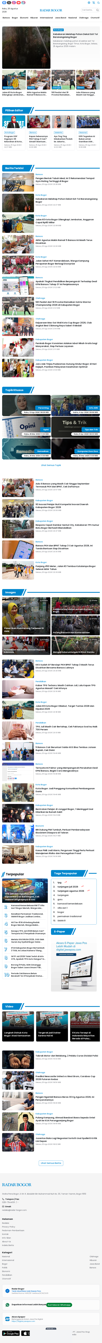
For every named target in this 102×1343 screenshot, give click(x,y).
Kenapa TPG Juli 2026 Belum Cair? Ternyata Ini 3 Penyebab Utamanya (28, 932)
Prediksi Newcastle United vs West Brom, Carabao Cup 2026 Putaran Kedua (65, 1078)
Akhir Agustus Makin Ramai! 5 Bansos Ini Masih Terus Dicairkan (37, 95)
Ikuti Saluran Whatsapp (59, 1305)
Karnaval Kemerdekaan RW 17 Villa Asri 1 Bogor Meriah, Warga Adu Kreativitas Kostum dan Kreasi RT (27, 908)
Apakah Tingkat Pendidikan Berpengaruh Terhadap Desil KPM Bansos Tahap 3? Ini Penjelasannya (66, 283)
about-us (6, 1241)
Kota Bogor (41, 195)
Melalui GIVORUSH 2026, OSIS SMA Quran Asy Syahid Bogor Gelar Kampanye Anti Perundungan (27, 942)
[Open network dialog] (89, 2)
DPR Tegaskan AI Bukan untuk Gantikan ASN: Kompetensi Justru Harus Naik (88, 141)
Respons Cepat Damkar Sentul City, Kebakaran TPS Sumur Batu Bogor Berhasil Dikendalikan (67, 526)
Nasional (6, 1256)
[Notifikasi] (93, 2)
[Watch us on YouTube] (18, 2)
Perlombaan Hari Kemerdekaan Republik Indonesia (24, 650)
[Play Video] (18, 1020)
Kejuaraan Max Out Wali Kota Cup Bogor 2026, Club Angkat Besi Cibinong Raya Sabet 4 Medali (64, 324)
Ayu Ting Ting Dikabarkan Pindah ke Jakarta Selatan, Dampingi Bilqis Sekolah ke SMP (63, 143)
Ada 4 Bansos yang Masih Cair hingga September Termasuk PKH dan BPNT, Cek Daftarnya (63, 485)
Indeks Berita (8, 1245)
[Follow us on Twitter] (9, 2)
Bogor (4, 1264)
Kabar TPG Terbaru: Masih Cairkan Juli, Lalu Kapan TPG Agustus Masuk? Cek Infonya (65, 687)
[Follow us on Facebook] (4, 2)
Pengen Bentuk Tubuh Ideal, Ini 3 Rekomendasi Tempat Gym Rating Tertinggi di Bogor (65, 180)
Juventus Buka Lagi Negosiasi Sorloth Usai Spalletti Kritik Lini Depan (66, 1140)
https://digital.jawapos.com (23, 1321)
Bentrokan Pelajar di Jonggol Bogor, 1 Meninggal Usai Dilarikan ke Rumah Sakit (64, 811)
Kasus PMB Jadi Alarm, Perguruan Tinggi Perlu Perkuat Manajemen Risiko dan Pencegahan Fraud (65, 852)
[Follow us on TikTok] (23, 2)
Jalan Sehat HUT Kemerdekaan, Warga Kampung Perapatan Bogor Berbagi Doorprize (62, 262)
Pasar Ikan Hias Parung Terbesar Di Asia (24, 630)
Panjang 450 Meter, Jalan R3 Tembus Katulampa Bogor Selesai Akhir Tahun (66, 568)
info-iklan (6, 1238)
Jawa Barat (95, 1264)
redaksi (5, 1223)
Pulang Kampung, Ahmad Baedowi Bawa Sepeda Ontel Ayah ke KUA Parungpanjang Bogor (65, 1119)
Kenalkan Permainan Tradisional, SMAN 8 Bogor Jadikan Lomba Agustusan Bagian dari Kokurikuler (28, 916)
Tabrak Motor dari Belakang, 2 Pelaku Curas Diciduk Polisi (67, 1055)
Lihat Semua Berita (51, 1163)
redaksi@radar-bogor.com (14, 1210)
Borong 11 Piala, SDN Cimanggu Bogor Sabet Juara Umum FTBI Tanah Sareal (26, 967)
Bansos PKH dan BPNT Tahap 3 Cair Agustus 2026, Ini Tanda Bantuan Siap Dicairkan (64, 547)
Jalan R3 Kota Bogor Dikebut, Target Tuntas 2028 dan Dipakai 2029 (65, 707)
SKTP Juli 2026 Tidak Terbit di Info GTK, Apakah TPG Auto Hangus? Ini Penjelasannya (28, 959)
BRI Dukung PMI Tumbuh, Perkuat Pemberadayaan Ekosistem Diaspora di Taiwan (63, 831)
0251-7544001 (8, 1202)
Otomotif (6, 1278)
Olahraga (40, 298)
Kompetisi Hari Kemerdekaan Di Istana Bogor (72, 610)
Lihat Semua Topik (51, 465)
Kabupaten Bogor (44, 339)
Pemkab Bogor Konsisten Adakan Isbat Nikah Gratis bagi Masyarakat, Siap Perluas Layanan (66, 345)
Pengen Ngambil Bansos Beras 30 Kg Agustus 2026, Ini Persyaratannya (65, 1098)
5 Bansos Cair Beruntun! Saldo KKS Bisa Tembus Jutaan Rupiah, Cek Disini (66, 749)
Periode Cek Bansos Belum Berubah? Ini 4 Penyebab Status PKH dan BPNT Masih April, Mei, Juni (28, 976)
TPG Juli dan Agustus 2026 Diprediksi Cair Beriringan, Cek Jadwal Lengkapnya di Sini (22, 896)
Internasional (8, 1260)
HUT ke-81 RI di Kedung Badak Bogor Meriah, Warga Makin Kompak (25, 925)
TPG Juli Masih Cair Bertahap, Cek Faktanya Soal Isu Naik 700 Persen (66, 728)
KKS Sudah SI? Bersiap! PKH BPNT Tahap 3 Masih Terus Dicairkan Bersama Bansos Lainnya (65, 666)
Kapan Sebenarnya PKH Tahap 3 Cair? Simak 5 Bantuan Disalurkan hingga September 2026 (38, 141)
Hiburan (93, 1260)
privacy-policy (8, 1226)
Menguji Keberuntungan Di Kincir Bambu (73, 652)
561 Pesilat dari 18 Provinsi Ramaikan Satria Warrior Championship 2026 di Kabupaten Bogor (63, 303)
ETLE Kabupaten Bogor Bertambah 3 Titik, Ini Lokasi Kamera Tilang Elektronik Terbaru (27, 950)
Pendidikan (41, 681)
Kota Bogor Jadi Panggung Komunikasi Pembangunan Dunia (65, 790)
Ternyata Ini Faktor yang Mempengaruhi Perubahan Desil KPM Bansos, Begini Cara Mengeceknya (67, 769)
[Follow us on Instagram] (14, 2)
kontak (5, 1234)
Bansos (39, 174)
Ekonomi (40, 826)
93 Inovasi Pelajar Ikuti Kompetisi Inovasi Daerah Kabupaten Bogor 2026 (62, 506)
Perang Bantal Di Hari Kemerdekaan (71, 632)
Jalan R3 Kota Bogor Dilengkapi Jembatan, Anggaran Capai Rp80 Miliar (65, 221)
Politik (4, 1267)
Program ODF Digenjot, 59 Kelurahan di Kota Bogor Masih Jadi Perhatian (13, 141)
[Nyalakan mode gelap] (98, 2)
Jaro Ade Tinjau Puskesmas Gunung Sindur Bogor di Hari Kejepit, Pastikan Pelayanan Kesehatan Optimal (66, 365)
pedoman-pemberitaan (13, 1230)
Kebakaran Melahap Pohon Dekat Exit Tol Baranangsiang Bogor (75, 36)
